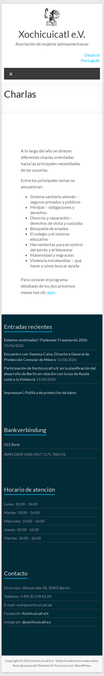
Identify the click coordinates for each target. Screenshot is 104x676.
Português (90, 60)
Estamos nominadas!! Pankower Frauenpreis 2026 (45, 340)
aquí (51, 292)
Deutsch (92, 54)
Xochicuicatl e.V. (51, 34)
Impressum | (14, 392)
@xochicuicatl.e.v (36, 622)
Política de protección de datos (50, 392)
